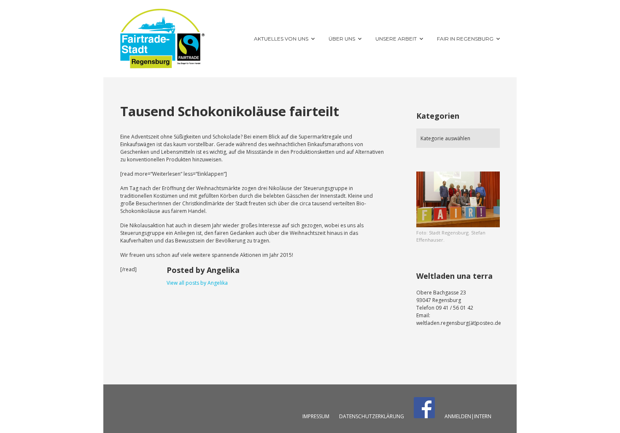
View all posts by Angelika (197, 282)
